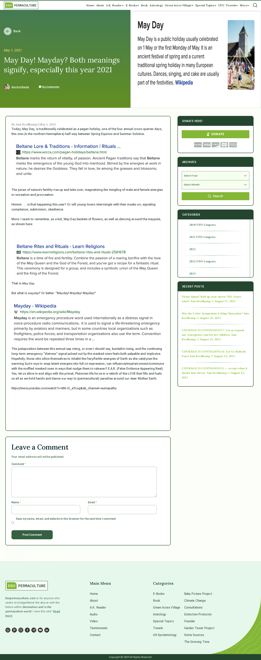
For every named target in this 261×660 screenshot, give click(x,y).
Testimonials (98, 628)
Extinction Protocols (198, 614)
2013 (192, 273)
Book (156, 600)
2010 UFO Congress (202, 224)
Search (218, 196)
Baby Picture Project (198, 594)
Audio (94, 614)
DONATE (218, 134)
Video (94, 621)
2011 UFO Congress (202, 236)
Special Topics (163, 621)
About (94, 600)
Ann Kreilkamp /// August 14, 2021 (212, 356)
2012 (192, 249)
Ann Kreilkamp (20, 87)
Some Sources (194, 635)
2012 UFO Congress (202, 261)
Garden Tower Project (199, 628)
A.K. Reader (98, 607)
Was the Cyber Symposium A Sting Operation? (212, 313)
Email (92, 502)
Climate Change (195, 600)
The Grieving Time (197, 642)
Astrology (159, 614)
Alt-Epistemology (165, 635)
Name (16, 502)
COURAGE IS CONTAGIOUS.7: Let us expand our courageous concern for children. (213, 332)
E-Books (159, 594)
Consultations (193, 607)
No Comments (50, 87)
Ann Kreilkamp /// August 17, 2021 (213, 301)
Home (94, 594)
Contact (95, 635)
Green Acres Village (166, 607)
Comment (18, 464)
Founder (189, 621)
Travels (158, 628)
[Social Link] (7, 630)
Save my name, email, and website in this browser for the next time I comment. (66, 518)
